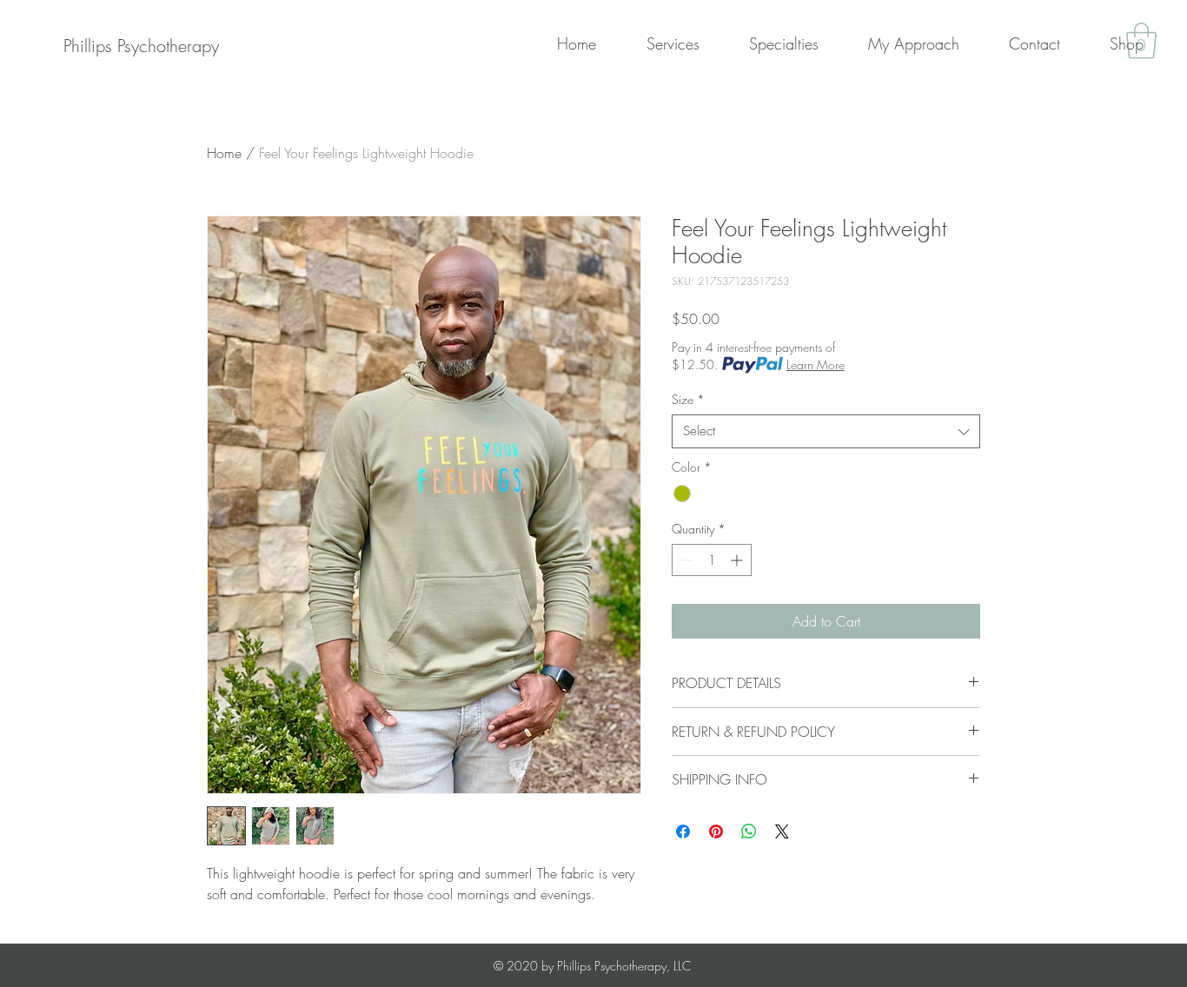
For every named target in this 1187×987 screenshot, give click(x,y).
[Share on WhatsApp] (749, 831)
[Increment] (738, 560)
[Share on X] (782, 831)
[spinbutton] (711, 560)
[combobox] (826, 431)
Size (688, 399)
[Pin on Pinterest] (716, 831)
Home (224, 152)
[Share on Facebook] (683, 831)
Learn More (815, 364)
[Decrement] (685, 560)
